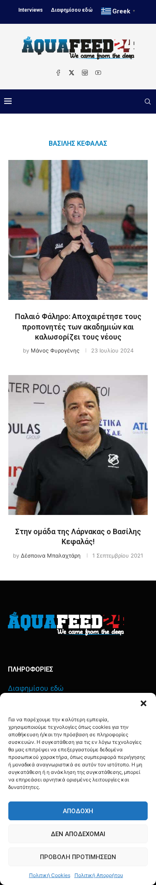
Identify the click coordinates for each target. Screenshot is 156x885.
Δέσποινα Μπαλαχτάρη (51, 555)
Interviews (30, 10)
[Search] (148, 101)
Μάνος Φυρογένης (55, 350)
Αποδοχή (78, 811)
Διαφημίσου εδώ (72, 10)
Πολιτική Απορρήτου (98, 875)
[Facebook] (58, 73)
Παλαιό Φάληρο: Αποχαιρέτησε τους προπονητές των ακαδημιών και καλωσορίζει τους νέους (78, 326)
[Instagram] (85, 73)
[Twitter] (71, 73)
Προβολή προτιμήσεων (78, 857)
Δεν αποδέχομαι (78, 834)
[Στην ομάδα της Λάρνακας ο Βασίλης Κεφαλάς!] (78, 445)
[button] (143, 703)
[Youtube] (98, 73)
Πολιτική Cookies (49, 875)
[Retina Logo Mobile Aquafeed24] (66, 624)
